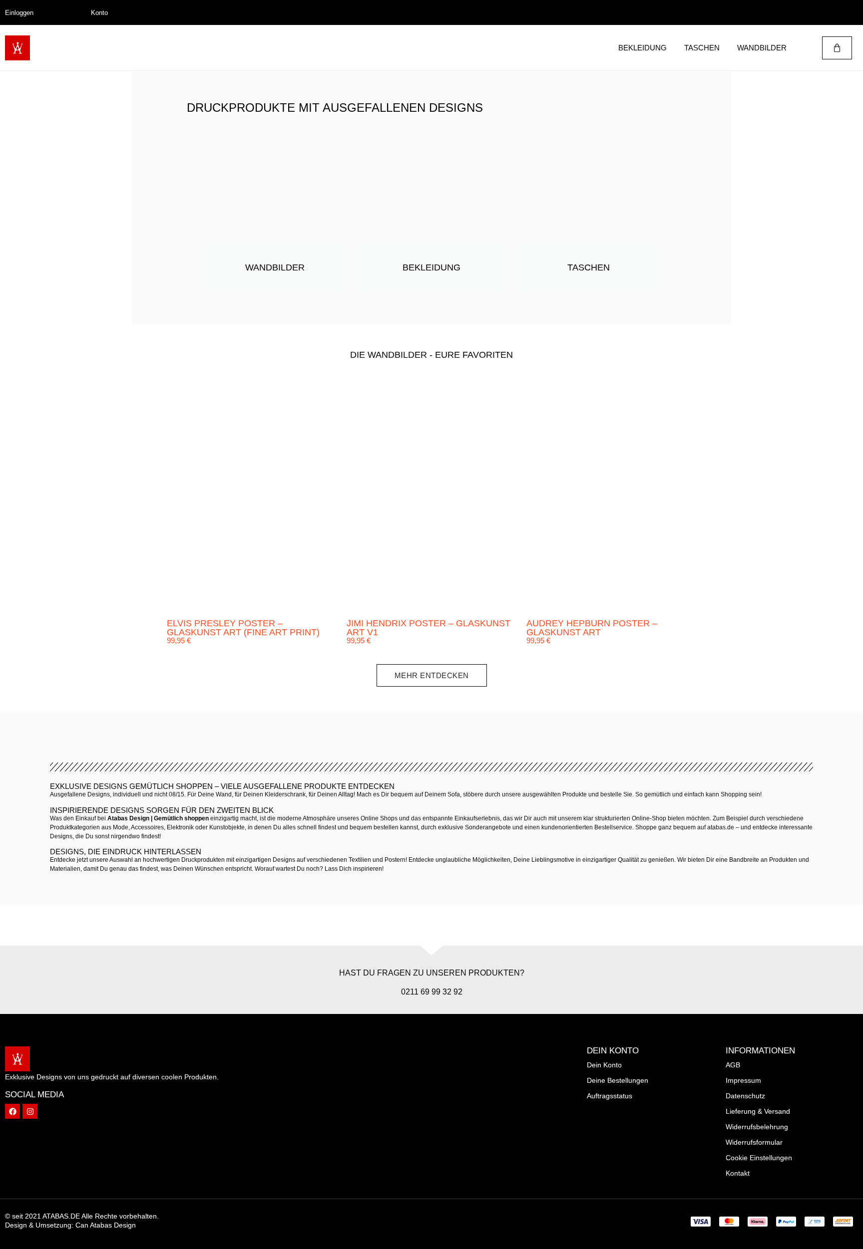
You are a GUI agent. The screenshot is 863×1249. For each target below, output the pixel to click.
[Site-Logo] (17, 47)
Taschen (702, 47)
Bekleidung (642, 47)
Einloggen (19, 12)
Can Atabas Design (105, 1225)
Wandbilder (762, 47)
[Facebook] (12, 1111)
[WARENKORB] (837, 47)
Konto (99, 12)
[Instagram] (29, 1111)
